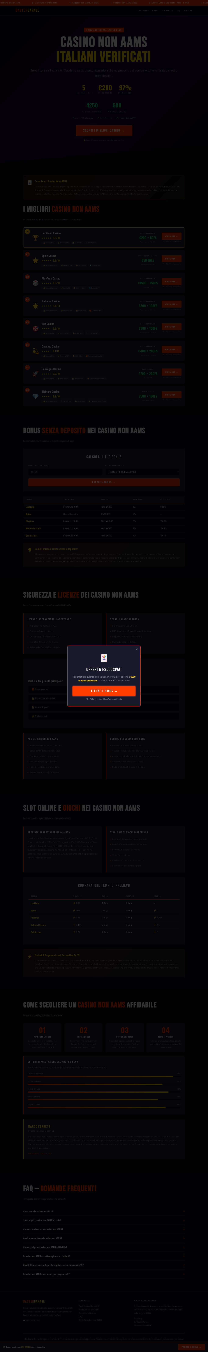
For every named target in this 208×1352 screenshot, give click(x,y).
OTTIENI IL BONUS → (104, 691)
